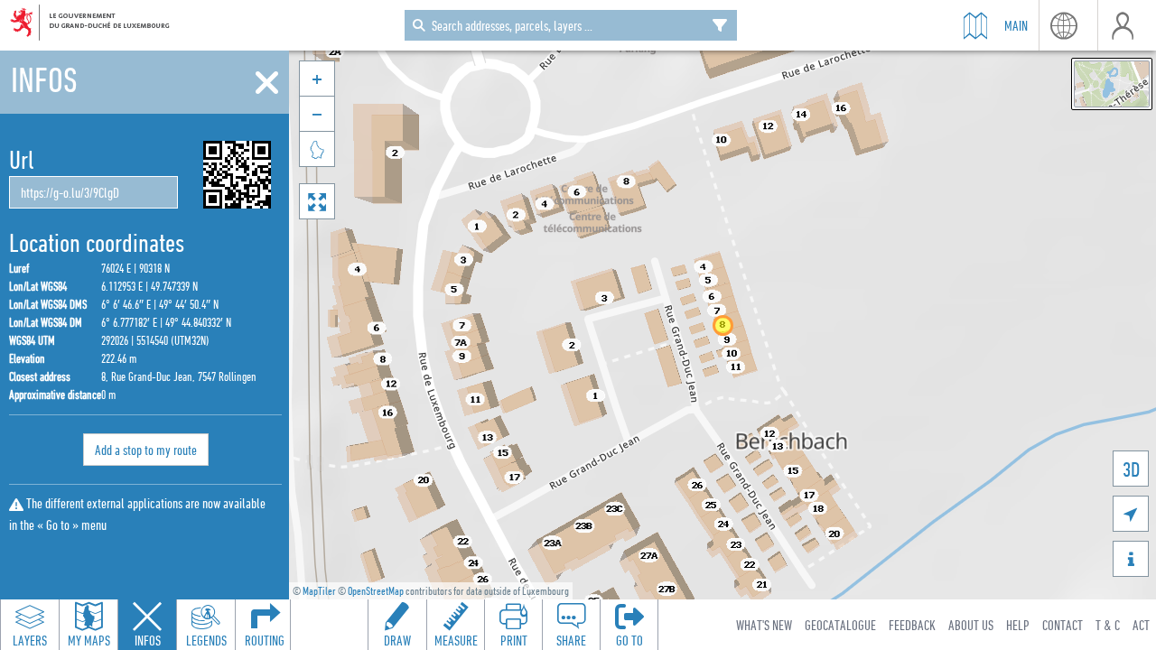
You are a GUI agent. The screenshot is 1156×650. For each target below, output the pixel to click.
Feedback (912, 625)
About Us (970, 625)
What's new (764, 625)
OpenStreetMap (376, 591)
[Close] (267, 83)
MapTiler (319, 591)
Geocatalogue (840, 625)
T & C (1107, 625)
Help (1018, 625)
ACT (1141, 625)
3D (1131, 469)
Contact (1062, 625)
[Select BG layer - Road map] (1112, 83)
